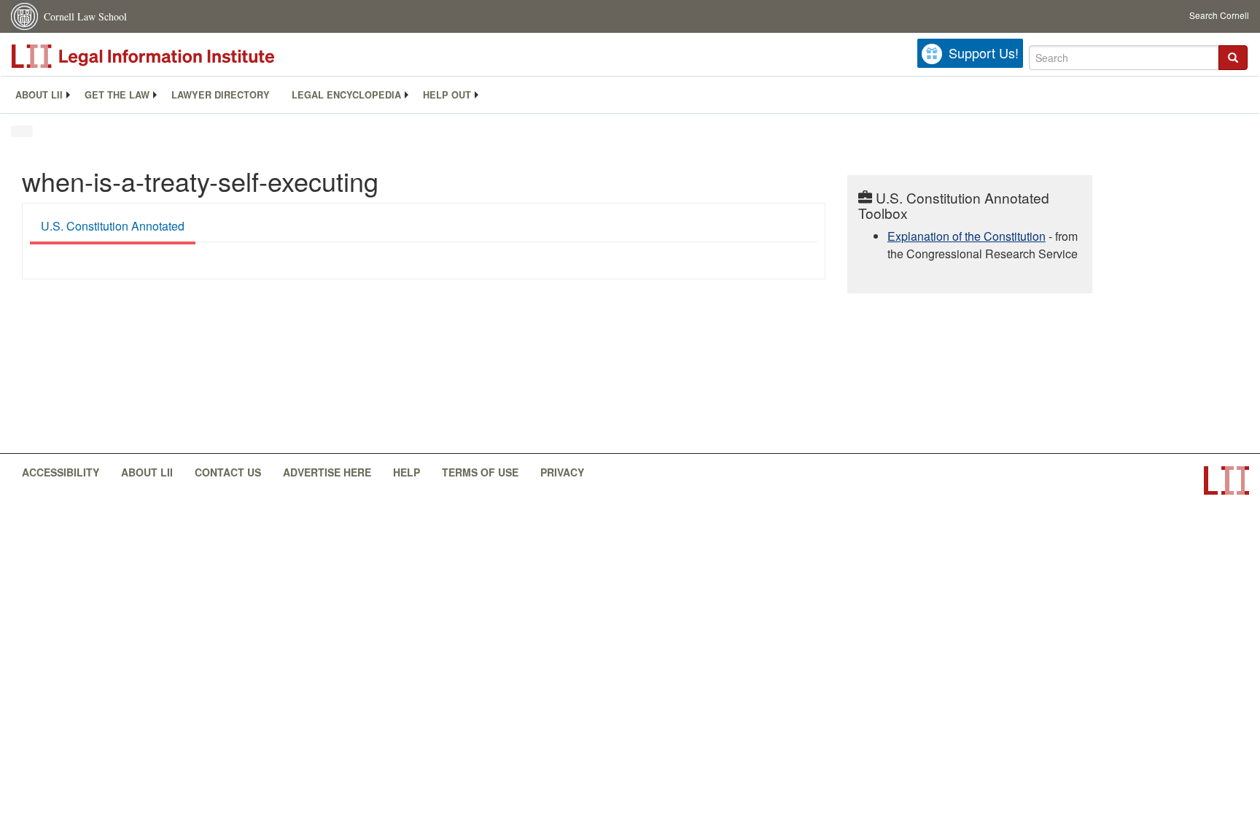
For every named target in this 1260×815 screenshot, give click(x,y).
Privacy (562, 472)
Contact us (228, 472)
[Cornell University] (25, 16)
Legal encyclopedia (346, 94)
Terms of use (480, 472)
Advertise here (327, 472)
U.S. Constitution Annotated (112, 225)
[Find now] (1233, 57)
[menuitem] (39, 95)
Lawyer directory (220, 94)
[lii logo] (175, 56)
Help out (447, 94)
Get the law (117, 94)
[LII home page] (1226, 480)
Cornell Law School (85, 16)
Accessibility (60, 472)
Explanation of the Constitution (966, 236)
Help (406, 472)
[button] (1233, 58)
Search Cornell (1219, 15)
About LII (39, 94)
